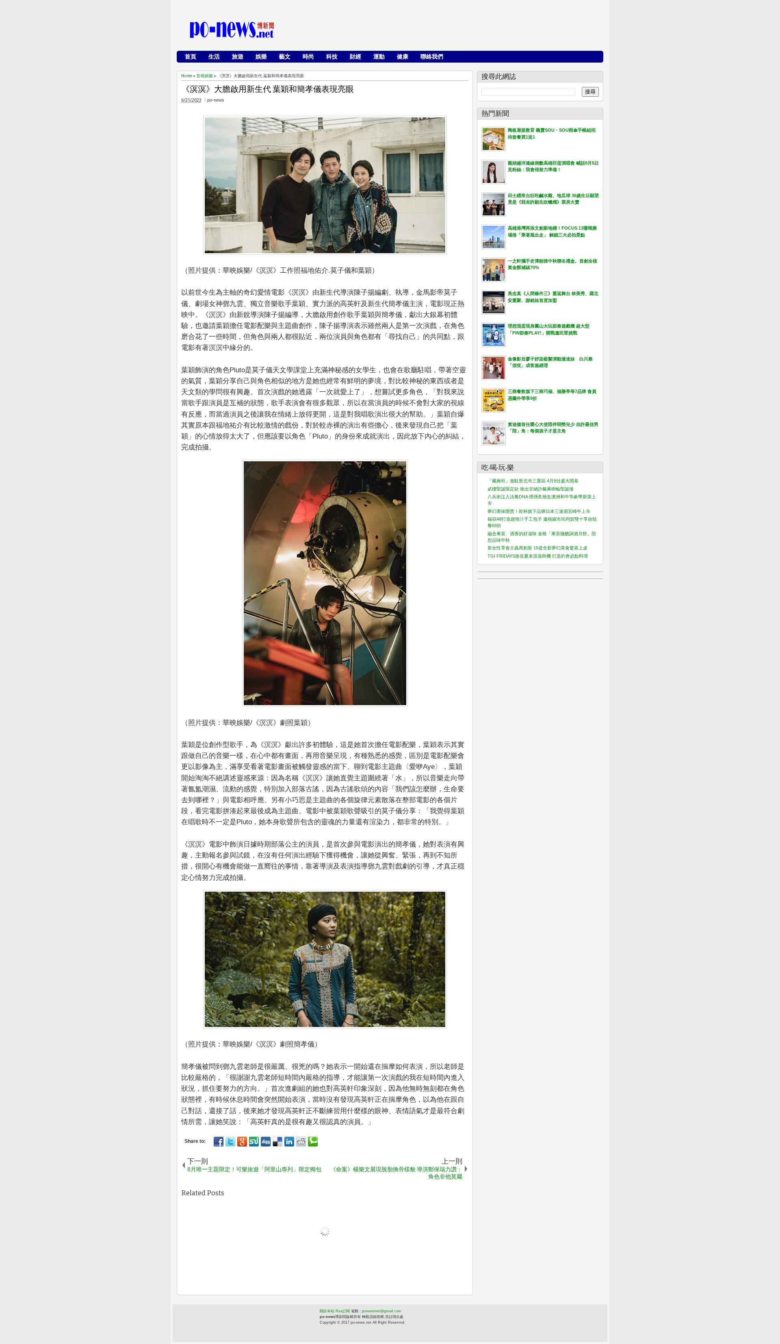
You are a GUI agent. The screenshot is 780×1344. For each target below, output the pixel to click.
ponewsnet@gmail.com (381, 1311)
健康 (402, 56)
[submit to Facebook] (218, 1141)
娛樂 (261, 56)
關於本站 (327, 1311)
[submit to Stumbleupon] (254, 1141)
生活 (214, 56)
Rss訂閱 (343, 1311)
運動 (379, 56)
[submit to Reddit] (301, 1141)
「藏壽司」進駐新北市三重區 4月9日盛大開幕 (533, 480)
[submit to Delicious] (277, 1141)
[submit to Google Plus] (242, 1141)
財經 (355, 56)
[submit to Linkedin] (289, 1141)
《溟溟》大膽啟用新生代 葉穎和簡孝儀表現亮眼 (268, 89)
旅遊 (237, 56)
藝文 (284, 56)
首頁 (190, 56)
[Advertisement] (451, 30)
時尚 (308, 56)
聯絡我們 (431, 56)
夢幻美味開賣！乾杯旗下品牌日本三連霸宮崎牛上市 (539, 511)
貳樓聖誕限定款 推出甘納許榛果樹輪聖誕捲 (531, 488)
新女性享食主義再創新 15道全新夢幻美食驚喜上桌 (537, 547)
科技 (332, 56)
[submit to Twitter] (230, 1141)
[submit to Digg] (266, 1141)
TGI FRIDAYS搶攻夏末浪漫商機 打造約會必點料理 (538, 556)
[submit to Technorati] (313, 1141)
